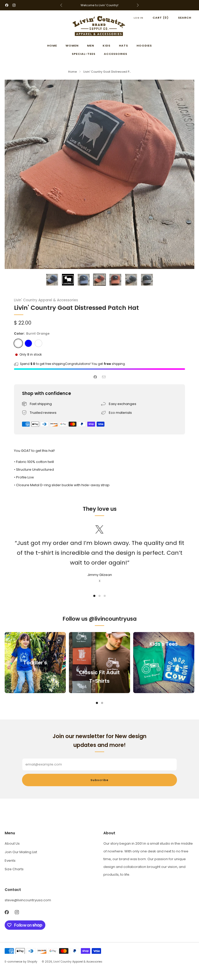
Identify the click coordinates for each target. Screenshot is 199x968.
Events (10, 860)
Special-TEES (83, 54)
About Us (12, 843)
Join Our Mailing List (21, 852)
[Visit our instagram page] (14, 5)
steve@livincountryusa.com (28, 900)
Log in (138, 17)
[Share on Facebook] (95, 377)
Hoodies (144, 45)
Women (72, 45)
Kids (106, 45)
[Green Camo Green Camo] (38, 343)
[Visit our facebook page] (6, 5)
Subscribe (99, 780)
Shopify (32, 962)
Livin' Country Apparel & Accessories (46, 300)
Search (184, 18)
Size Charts (14, 869)
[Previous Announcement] (61, 5)
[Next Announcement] (137, 5)
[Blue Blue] (28, 343)
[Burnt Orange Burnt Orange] (18, 343)
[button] (94, 596)
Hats (123, 45)
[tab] (97, 703)
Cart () (161, 18)
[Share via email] (103, 377)
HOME (52, 45)
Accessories (115, 54)
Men (90, 45)
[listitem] (99, 5)
